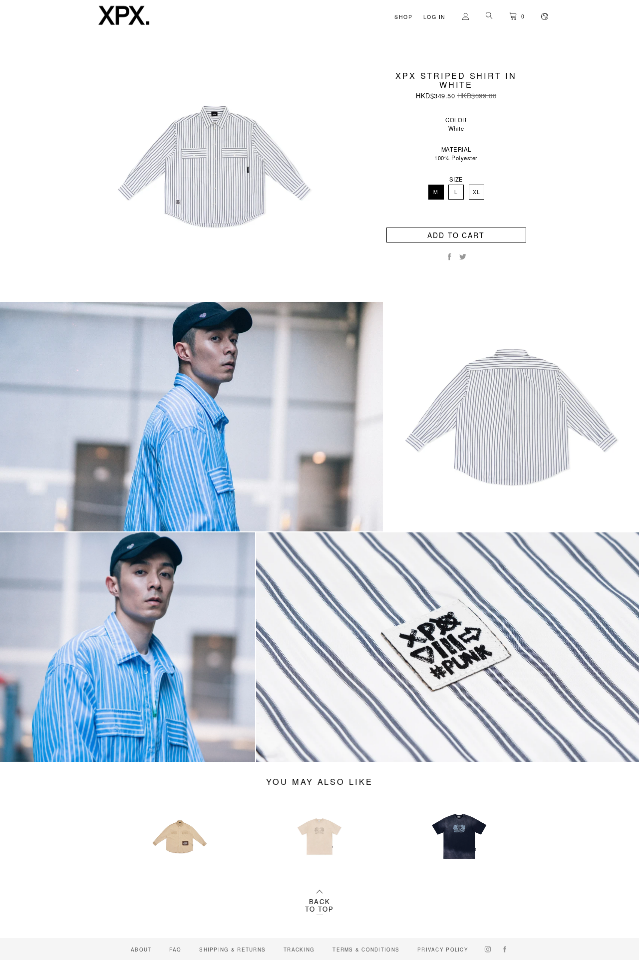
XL (476, 192)
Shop (403, 16)
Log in (434, 16)
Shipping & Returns (232, 949)
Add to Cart (456, 235)
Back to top (319, 905)
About (141, 949)
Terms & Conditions (365, 949)
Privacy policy (442, 949)
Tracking (299, 949)
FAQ (175, 949)
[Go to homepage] (123, 25)
